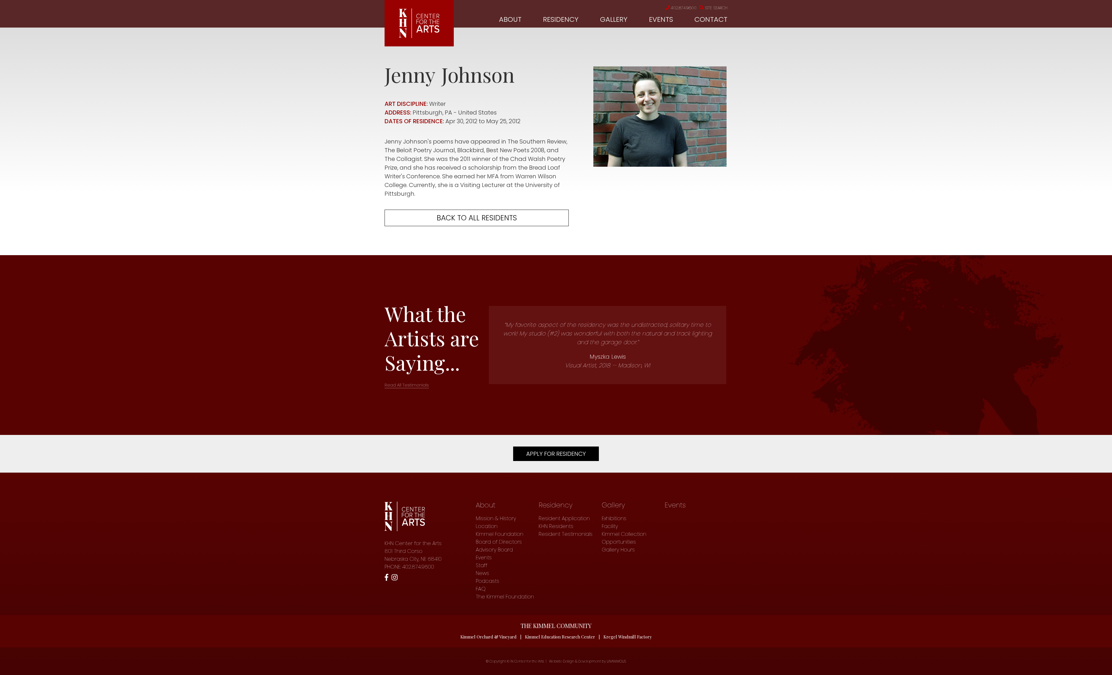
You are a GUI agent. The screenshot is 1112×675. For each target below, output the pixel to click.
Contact (710, 19)
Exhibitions (614, 518)
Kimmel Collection (624, 534)
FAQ (481, 588)
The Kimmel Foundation (505, 596)
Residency (561, 19)
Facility (610, 526)
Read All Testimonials (407, 385)
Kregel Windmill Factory (627, 637)
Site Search (716, 8)
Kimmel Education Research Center (560, 637)
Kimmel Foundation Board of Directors (499, 537)
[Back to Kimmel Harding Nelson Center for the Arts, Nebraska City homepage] (419, 36)
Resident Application (564, 518)
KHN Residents (556, 526)
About (510, 19)
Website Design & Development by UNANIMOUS (587, 661)
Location (487, 526)
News (482, 573)
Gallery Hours (618, 549)
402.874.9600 (683, 8)
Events (661, 19)
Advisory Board (494, 549)
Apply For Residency (556, 454)
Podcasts (487, 581)
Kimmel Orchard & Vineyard (488, 637)
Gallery (614, 19)
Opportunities (619, 541)
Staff (481, 565)
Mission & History (496, 518)
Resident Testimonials (565, 534)
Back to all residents (477, 218)
